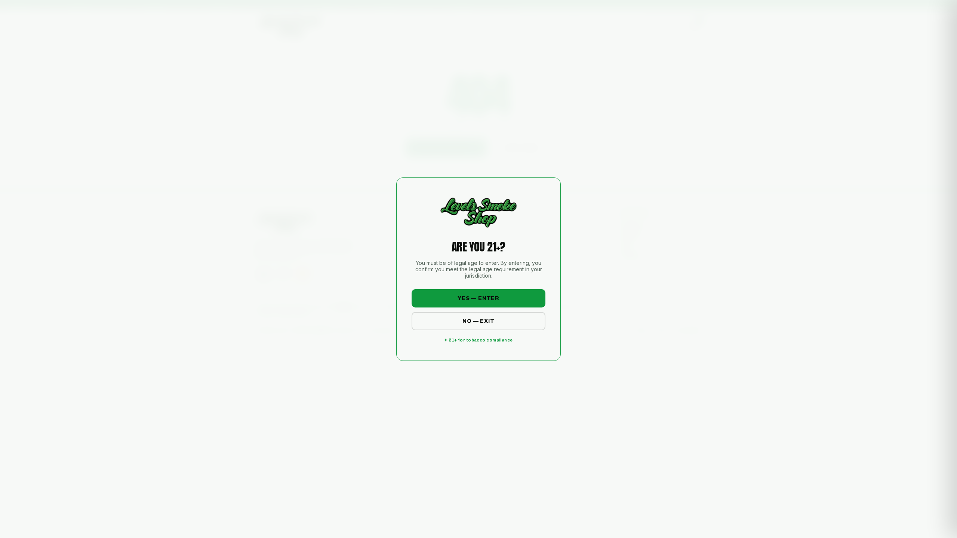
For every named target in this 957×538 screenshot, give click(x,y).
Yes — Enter (478, 298)
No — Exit (478, 321)
